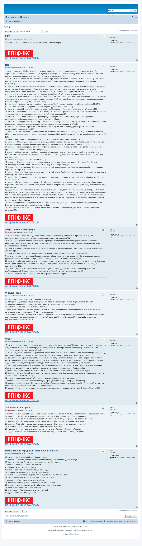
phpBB (63, 526)
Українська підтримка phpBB (82, 530)
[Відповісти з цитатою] (103, 36)
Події (8, 65)
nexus (112, 36)
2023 (7, 27)
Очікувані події (13, 293)
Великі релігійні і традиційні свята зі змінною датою (32, 451)
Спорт (8, 339)
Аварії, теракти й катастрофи (20, 229)
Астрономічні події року (17, 407)
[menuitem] (24, 17)
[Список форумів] (16, 9)
